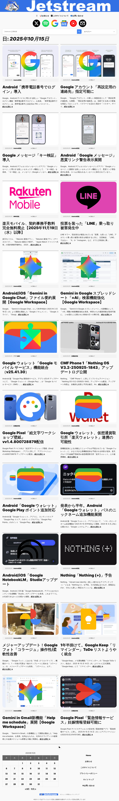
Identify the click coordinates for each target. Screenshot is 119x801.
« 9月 (27, 789)
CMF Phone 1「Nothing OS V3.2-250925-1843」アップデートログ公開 (86, 367)
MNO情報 (16, 216)
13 (6, 773)
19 (55, 773)
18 (47, 773)
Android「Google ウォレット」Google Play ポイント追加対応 (30, 507)
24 (39, 779)
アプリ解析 (16, 356)
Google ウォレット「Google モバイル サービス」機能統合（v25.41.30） (29, 367)
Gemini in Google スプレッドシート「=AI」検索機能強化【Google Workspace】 (88, 297)
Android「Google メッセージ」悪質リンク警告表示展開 (88, 157)
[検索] (79, 31)
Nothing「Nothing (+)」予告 (86, 575)
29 (22, 784)
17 (39, 773)
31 (39, 784)
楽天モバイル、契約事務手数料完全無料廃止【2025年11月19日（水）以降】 (30, 228)
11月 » (33, 789)
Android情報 (17, 80)
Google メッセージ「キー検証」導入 (30, 157)
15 (22, 773)
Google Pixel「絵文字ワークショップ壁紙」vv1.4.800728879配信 (29, 437)
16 (31, 773)
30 (30, 784)
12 (55, 768)
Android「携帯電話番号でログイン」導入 (28, 89)
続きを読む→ (7, 107)
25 (46, 779)
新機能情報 (74, 356)
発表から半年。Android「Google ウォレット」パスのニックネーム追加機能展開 (88, 510)
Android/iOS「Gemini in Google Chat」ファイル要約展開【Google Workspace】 (29, 297)
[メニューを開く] (37, 16)
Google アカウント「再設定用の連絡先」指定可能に (88, 89)
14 (14, 773)
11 (47, 768)
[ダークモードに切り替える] (59, 747)
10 (39, 768)
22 (22, 779)
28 (14, 784)
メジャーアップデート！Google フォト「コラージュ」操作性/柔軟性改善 (30, 649)
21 (14, 779)
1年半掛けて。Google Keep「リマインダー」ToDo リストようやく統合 (88, 649)
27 (6, 784)
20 (6, 779)
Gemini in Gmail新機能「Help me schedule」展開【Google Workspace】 (28, 722)
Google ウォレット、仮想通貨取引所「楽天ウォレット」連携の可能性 (88, 437)
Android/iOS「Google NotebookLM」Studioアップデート (30, 579)
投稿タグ (34, 80)
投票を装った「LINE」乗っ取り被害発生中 (87, 225)
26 (54, 779)
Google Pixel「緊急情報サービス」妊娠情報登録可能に (87, 720)
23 (30, 779)
